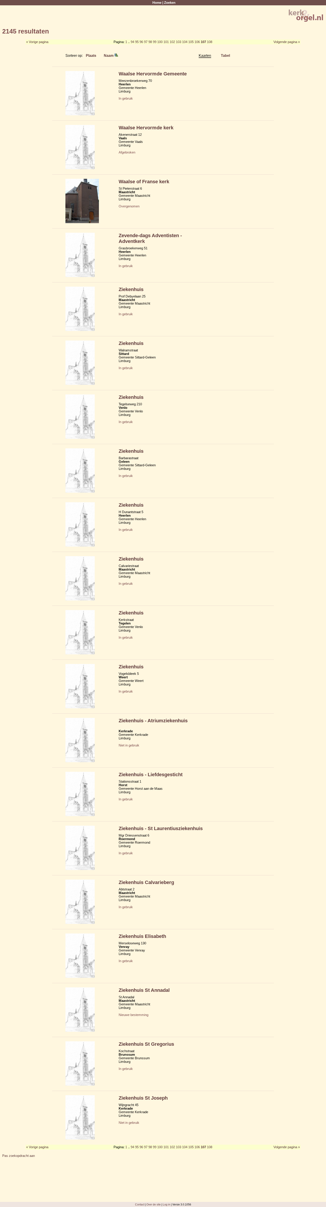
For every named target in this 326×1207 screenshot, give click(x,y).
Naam (109, 55)
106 (197, 42)
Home (156, 2)
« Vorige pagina (37, 42)
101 (166, 42)
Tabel (225, 55)
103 (178, 42)
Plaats (91, 55)
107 (203, 42)
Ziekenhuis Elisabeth (142, 936)
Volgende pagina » (286, 42)
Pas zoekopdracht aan (18, 1156)
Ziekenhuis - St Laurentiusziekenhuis (161, 828)
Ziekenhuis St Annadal (144, 990)
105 (191, 42)
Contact (139, 1204)
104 (184, 42)
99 (154, 42)
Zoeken (169, 2)
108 (209, 42)
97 (145, 42)
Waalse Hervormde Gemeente (153, 74)
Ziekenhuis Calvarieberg (146, 882)
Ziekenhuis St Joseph (143, 1098)
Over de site (153, 1204)
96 (141, 42)
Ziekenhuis (131, 289)
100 (160, 42)
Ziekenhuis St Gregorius (146, 1044)
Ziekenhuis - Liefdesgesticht (151, 774)
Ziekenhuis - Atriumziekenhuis (153, 720)
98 (150, 42)
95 (137, 42)
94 (132, 42)
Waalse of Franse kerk (144, 181)
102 (172, 42)
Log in (166, 1204)
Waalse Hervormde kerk (146, 127)
